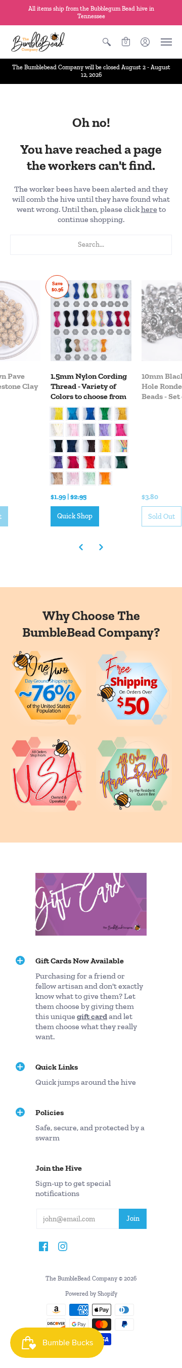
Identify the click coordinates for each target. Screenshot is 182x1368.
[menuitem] (106, 41)
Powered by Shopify (91, 1293)
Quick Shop (75, 516)
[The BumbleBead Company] (38, 41)
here (149, 209)
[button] (106, 41)
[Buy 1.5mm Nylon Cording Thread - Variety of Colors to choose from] (91, 320)
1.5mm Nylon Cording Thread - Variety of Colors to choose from (89, 386)
